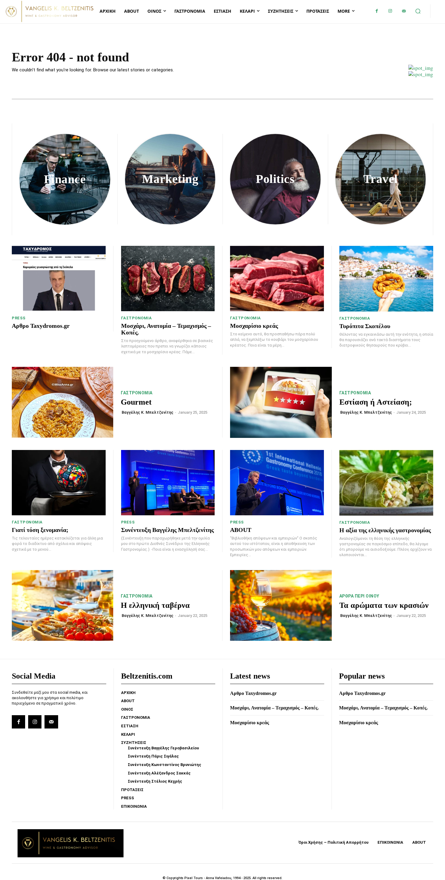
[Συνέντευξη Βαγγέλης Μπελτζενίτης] (168, 483)
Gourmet (136, 402)
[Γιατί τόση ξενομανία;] (59, 483)
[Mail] (404, 11)
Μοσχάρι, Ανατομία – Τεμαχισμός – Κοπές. (274, 707)
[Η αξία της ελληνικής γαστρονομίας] (386, 483)
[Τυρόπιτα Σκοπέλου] (386, 278)
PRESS (19, 318)
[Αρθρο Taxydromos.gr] (59, 278)
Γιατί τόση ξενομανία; (40, 529)
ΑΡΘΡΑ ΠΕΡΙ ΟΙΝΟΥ (359, 596)
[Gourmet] (62, 402)
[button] (418, 11)
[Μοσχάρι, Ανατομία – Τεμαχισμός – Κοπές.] (168, 278)
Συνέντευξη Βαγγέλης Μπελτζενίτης (167, 529)
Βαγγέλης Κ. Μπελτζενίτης (147, 412)
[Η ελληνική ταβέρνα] (62, 605)
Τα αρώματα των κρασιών (384, 605)
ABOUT (240, 529)
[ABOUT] (277, 483)
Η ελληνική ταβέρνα (155, 605)
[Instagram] (390, 11)
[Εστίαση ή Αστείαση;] (281, 402)
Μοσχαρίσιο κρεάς (254, 325)
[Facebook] (376, 11)
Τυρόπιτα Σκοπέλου (364, 326)
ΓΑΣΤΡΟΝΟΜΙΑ (136, 318)
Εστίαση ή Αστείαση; (375, 402)
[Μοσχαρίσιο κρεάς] (277, 278)
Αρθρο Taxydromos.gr (41, 325)
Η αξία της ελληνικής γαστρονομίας (385, 530)
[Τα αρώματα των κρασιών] (281, 605)
